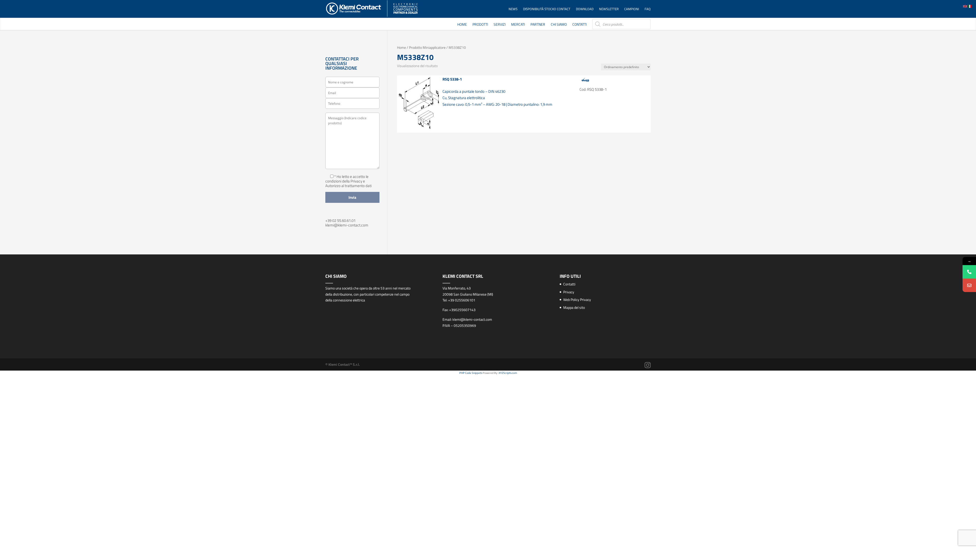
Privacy (568, 292)
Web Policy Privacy (577, 299)
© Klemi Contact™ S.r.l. (342, 364)
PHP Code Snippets (470, 373)
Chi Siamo (559, 25)
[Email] (969, 285)
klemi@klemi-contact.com (346, 225)
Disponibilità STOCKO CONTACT (546, 9)
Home (462, 25)
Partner (537, 25)
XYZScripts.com (508, 373)
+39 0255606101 (461, 300)
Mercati (518, 25)
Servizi (500, 25)
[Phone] (969, 272)
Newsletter (609, 9)
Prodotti (480, 25)
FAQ (648, 9)
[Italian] (970, 6)
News (513, 9)
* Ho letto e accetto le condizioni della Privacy (347, 179)
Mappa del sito (574, 307)
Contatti (579, 25)
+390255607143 (462, 309)
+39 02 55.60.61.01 (340, 220)
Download (584, 9)
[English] (965, 6)
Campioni (631, 9)
